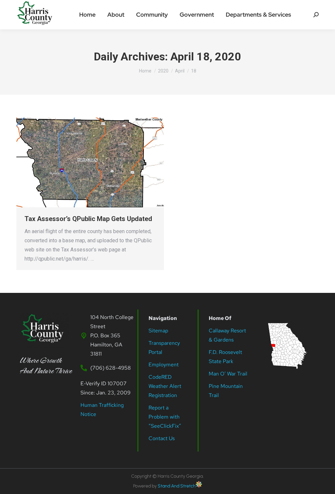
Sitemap (158, 330)
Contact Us (162, 438)
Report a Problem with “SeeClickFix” (165, 416)
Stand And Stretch (177, 486)
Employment (164, 364)
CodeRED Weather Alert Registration (165, 386)
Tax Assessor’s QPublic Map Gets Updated (88, 219)
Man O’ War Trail (228, 373)
